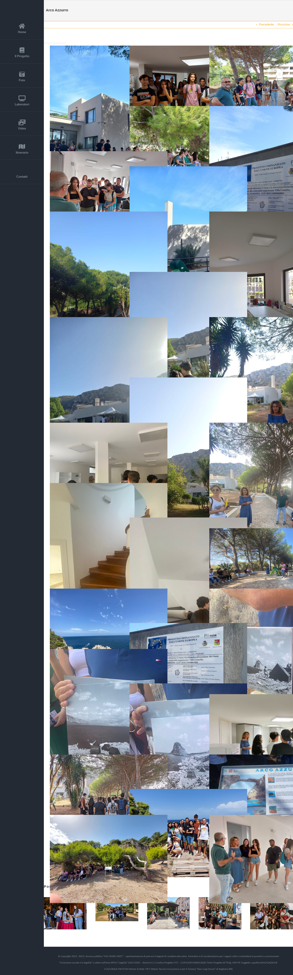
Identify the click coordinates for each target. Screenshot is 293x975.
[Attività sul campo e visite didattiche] (65, 913)
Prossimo (284, 24)
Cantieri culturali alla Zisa (266, 913)
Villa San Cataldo (112, 909)
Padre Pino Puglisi (163, 913)
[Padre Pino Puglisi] (168, 913)
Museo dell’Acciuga (215, 913)
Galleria (70, 913)
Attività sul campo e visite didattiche (60, 913)
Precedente (266, 24)
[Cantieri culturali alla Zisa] (271, 913)
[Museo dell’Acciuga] (220, 913)
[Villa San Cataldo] (116, 909)
